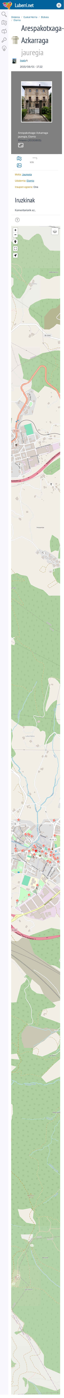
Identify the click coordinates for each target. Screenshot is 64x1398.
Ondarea (15, 17)
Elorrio (17, 20)
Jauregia (27, 174)
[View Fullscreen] (15, 248)
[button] (35, 847)
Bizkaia (45, 17)
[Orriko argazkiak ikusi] (19, 165)
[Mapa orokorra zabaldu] (4, 25)
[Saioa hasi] (4, 42)
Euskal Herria (30, 17)
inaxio (23, 60)
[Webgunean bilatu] (4, 17)
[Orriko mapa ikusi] (19, 158)
